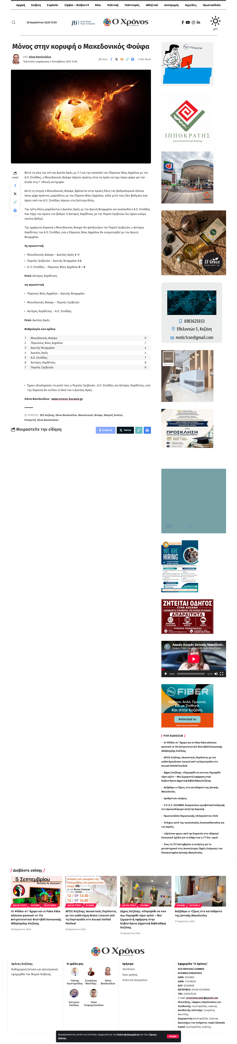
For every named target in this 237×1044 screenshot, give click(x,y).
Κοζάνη (35, 905)
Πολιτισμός (50, 905)
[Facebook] (183, 22)
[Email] (122, 59)
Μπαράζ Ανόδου (113, 415)
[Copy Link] (127, 59)
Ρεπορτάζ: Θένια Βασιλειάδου (41, 420)
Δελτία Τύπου (20, 905)
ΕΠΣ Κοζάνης (47, 415)
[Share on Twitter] (116, 59)
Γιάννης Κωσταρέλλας (75, 982)
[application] (193, 659)
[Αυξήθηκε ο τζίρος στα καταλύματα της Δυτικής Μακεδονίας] (200, 891)
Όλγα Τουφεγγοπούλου (94, 1004)
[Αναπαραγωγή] (166, 673)
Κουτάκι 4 (195, 905)
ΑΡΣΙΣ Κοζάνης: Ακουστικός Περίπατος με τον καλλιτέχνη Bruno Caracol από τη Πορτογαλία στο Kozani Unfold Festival (189, 761)
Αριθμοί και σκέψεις (175, 798)
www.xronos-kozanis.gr (67, 399)
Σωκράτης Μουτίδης (91, 982)
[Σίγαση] (216, 673)
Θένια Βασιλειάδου (40, 56)
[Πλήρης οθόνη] (221, 673)
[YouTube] (188, 22)
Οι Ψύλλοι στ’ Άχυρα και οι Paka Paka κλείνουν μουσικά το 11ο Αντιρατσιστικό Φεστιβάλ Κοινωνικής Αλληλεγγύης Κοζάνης (191, 746)
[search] (13, 22)
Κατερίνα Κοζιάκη (74, 1004)
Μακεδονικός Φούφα (90, 415)
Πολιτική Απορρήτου (128, 1034)
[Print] (132, 59)
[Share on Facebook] (111, 59)
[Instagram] (193, 22)
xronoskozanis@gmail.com (202, 998)
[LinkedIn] (198, 22)
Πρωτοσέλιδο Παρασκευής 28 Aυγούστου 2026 (191, 816)
